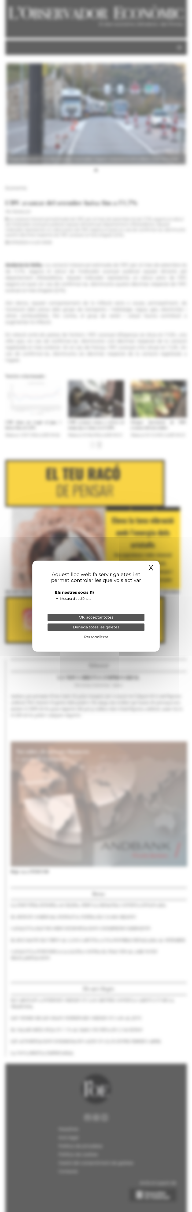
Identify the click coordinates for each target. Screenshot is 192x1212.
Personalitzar (96, 637)
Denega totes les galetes (96, 627)
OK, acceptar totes (96, 617)
